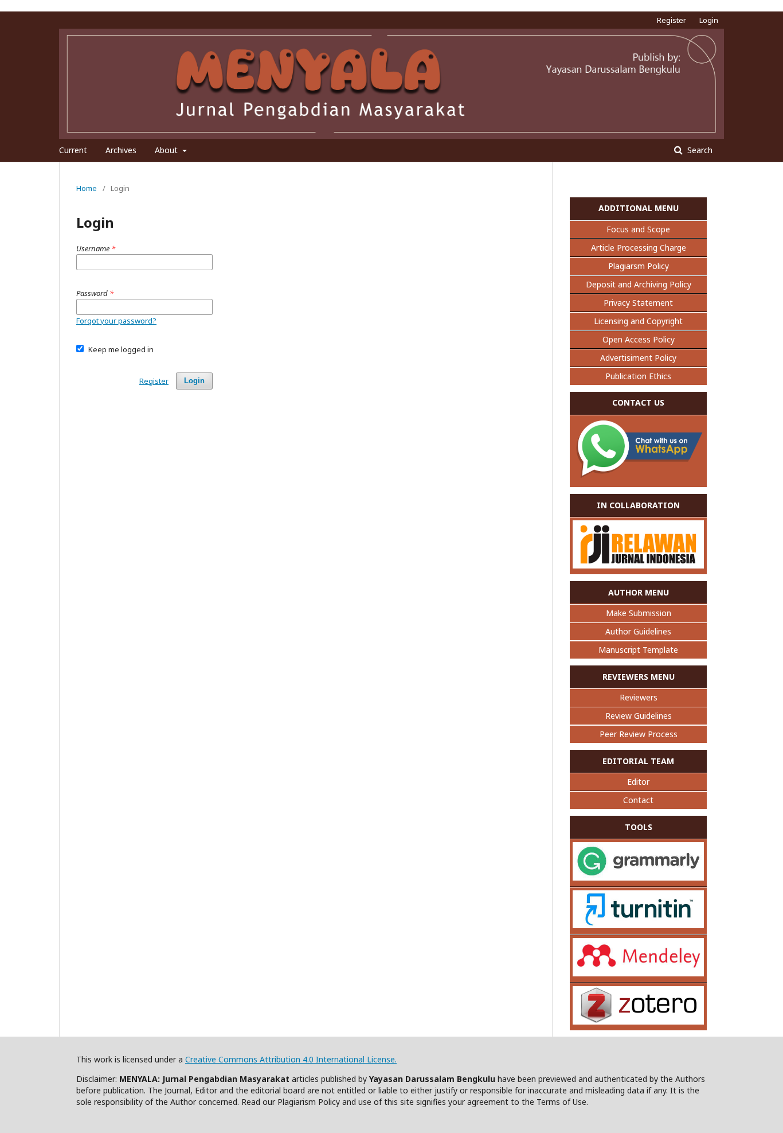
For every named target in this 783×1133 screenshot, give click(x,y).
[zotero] (638, 1021)
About (167, 150)
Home (86, 188)
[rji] (638, 565)
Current (73, 150)
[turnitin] (638, 925)
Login (708, 20)
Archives (120, 150)
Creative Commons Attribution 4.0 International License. (291, 1059)
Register (671, 20)
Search (698, 150)
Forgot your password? (116, 321)
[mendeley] (638, 973)
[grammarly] (638, 877)
